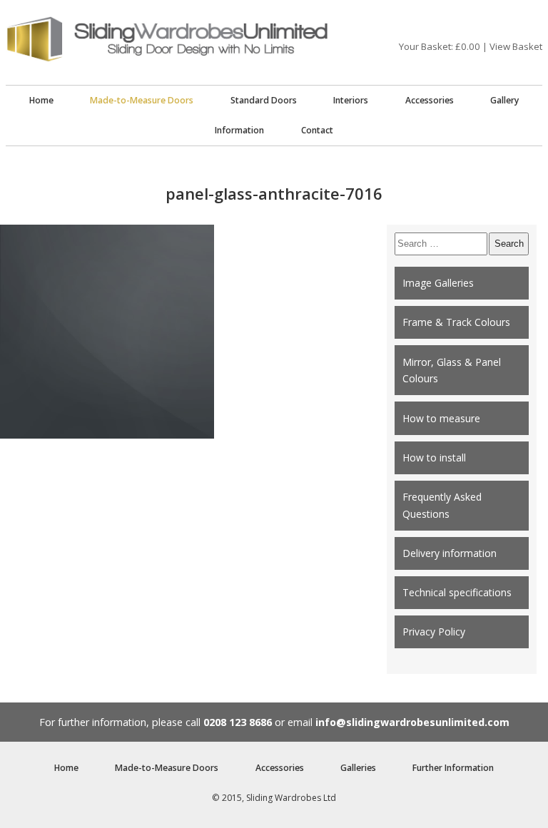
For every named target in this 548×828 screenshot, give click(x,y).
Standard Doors (263, 100)
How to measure (441, 418)
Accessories (429, 100)
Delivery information (449, 553)
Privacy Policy (433, 631)
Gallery (504, 100)
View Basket (515, 46)
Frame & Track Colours (456, 322)
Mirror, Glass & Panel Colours (451, 370)
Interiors (350, 100)
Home (41, 100)
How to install (434, 457)
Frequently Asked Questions (442, 505)
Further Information (453, 768)
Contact (317, 130)
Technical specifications (457, 592)
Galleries (358, 768)
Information (239, 130)
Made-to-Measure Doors (141, 100)
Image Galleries (438, 283)
